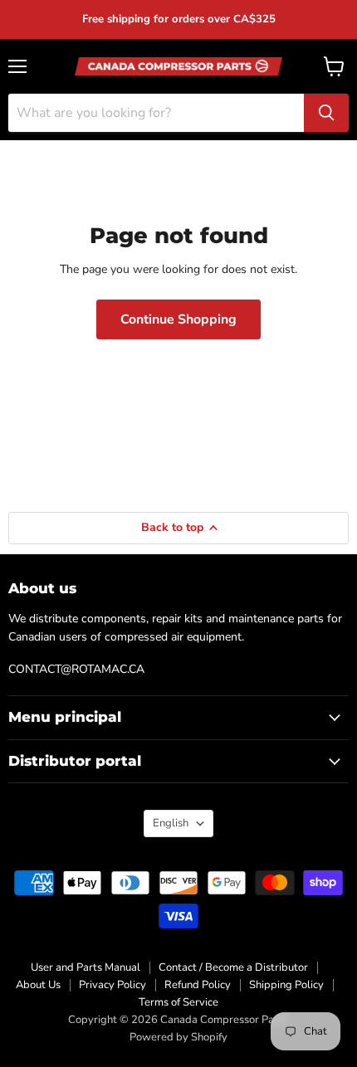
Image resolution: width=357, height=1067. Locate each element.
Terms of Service (178, 1002)
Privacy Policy (112, 984)
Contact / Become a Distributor (233, 967)
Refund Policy (197, 984)
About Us (38, 984)
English (170, 823)
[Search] (326, 113)
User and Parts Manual (85, 967)
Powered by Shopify (178, 1037)
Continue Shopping (178, 319)
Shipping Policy (286, 984)
